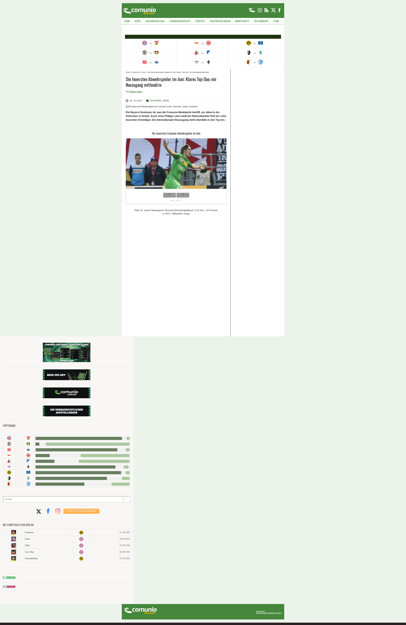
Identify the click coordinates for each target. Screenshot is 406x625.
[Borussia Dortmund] (9, 472)
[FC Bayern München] (81, 539)
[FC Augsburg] (9, 484)
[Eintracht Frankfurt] (28, 455)
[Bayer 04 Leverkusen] (28, 444)
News (138, 21)
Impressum (260, 611)
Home (127, 21)
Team (276, 21)
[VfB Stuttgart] (28, 438)
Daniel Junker (136, 91)
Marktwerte (242, 21)
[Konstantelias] (13, 558)
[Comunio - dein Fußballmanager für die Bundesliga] (252, 12)
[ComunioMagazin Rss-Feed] (266, 12)
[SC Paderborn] (28, 450)
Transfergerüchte (180, 21)
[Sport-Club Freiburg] (9, 478)
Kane (27, 539)
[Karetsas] (13, 532)
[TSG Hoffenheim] (28, 461)
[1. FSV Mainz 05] (9, 450)
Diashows (136, 72)
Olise (27, 545)
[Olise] (13, 545)
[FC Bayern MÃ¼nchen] (9, 438)
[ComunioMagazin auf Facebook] (279, 12)
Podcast (200, 21)
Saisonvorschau (155, 21)
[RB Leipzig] (9, 467)
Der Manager (261, 21)
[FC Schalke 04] (28, 484)
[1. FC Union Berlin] (9, 455)
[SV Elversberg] (9, 444)
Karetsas (29, 532)
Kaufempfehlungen (220, 21)
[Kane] (13, 539)
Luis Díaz (29, 552)
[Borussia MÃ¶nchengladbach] (28, 467)
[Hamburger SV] (28, 472)
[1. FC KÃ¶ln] (9, 461)
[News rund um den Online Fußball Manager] (139, 10)
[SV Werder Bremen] (28, 478)
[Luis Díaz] (13, 552)
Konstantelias (31, 558)
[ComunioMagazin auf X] (273, 12)
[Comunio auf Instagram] (260, 12)
